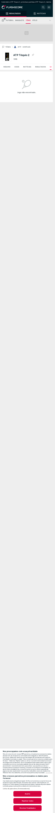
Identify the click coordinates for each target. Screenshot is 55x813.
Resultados (40, 67)
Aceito (27, 794)
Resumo (6, 67)
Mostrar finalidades (27, 808)
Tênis (8, 47)
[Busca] (43, 7)
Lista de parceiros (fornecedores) (16, 789)
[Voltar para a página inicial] (14, 7)
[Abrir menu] (49, 7)
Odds (16, 67)
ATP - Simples (24, 47)
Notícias (27, 67)
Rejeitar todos (27, 801)
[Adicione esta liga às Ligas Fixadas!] (33, 55)
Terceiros (48, 773)
